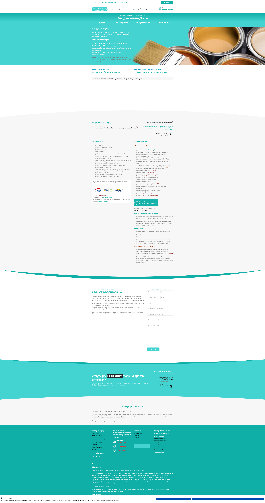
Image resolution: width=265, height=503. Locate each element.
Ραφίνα (150, 481)
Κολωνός (166, 489)
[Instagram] (93, 2)
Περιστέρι (124, 481)
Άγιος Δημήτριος (123, 473)
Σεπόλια (102, 489)
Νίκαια (159, 479)
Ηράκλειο (106, 477)
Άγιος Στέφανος (144, 473)
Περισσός (123, 489)
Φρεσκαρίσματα (122, 23)
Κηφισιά (160, 477)
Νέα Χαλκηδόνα (153, 479)
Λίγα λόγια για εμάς (138, 433)
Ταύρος (163, 481)
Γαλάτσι (135, 475)
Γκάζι (108, 491)
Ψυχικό (114, 483)
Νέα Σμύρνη (135, 479)
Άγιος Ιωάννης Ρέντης (133, 473)
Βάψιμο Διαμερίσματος (97, 435)
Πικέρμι (141, 481)
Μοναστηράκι (155, 489)
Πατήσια (129, 489)
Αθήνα (150, 473)
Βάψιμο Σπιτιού (95, 433)
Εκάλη (161, 475)
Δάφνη (144, 475)
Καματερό (137, 477)
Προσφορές (131, 9)
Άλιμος (159, 473)
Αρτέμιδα (94, 475)
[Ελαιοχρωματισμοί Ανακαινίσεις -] (100, 9)
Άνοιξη (163, 473)
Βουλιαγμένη (117, 475)
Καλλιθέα (131, 477)
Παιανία (163, 479)
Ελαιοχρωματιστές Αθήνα (159, 442)
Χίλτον (98, 489)
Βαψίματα (101, 23)
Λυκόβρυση (166, 477)
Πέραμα (119, 481)
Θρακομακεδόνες (114, 477)
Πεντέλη (115, 481)
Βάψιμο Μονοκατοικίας (97, 441)
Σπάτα (154, 481)
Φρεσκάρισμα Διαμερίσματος (98, 439)
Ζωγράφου (95, 477)
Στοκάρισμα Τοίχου (143, 23)
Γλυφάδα (140, 475)
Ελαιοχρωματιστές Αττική (159, 438)
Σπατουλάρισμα (163, 23)
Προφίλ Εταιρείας (121, 9)
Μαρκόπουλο (95, 479)
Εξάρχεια (104, 491)
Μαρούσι (102, 479)
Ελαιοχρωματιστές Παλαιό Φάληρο (161, 448)
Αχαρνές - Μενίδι (102, 475)
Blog (146, 9)
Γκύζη (112, 491)
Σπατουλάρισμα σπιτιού (97, 447)
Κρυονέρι (155, 477)
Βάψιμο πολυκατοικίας (97, 437)
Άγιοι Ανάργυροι (114, 473)
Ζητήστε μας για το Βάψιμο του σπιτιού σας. (118, 378)
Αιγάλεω (154, 473)
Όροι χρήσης (136, 437)
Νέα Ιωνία (129, 479)
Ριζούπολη (108, 489)
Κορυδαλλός (149, 477)
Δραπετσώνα (155, 475)
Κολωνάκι (94, 491)
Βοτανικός (120, 491)
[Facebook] (99, 2)
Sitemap (136, 441)
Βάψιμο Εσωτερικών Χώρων (98, 442)
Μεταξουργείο (148, 489)
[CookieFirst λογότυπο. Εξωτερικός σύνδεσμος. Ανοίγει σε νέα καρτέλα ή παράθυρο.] (1, 497)
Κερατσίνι (143, 477)
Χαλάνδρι (104, 483)
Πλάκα (119, 489)
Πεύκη (136, 481)
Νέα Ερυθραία (122, 479)
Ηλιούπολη (101, 477)
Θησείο (100, 491)
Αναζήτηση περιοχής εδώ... (160, 449)
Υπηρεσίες (139, 9)
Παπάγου (104, 481)
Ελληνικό (166, 475)
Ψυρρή (94, 489)
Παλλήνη (99, 481)
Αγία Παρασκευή (104, 473)
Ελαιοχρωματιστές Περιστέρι (160, 446)
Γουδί (115, 491)
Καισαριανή (126, 477)
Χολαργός (109, 483)
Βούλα (112, 475)
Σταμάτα (158, 481)
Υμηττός (168, 481)
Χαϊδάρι (99, 483)
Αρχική (112, 9)
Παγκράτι (134, 489)
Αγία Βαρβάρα (96, 473)
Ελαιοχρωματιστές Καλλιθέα (160, 444)
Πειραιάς (110, 481)
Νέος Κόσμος (140, 489)
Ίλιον (121, 477)
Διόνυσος (149, 475)
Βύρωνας (130, 475)
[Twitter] (96, 2)
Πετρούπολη (131, 481)
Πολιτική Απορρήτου (138, 439)
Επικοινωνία (153, 9)
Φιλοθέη (94, 483)
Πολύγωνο (114, 489)
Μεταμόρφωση (108, 479)
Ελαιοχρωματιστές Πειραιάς (160, 440)
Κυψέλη (162, 489)
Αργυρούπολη (169, 473)
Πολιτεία (145, 481)
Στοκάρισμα (94, 444)
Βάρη (108, 475)
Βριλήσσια (124, 475)
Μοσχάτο (115, 479)
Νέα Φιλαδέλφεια (143, 479)
